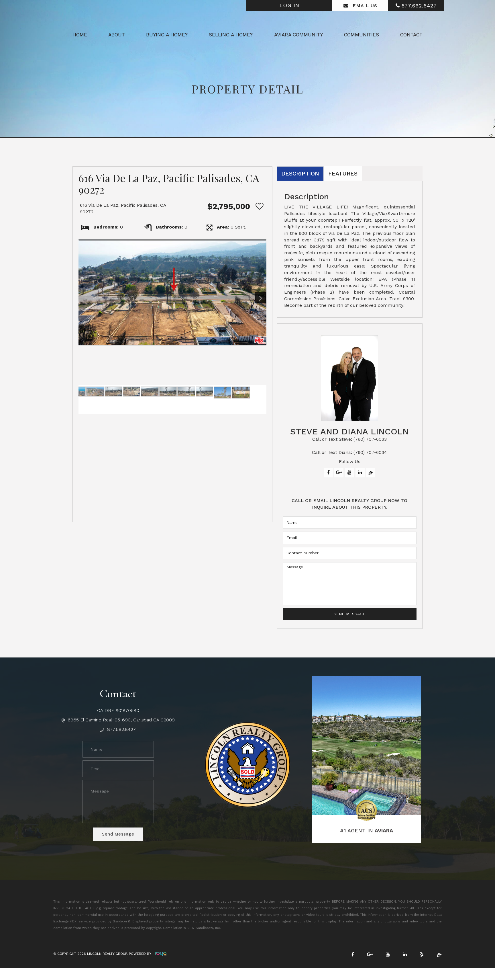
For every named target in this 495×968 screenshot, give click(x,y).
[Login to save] (258, 206)
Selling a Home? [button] (231, 35)
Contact (411, 35)
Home (79, 35)
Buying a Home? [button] (167, 35)
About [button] (116, 35)
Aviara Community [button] (298, 35)
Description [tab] (300, 173)
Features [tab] (343, 173)
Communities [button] (361, 35)
